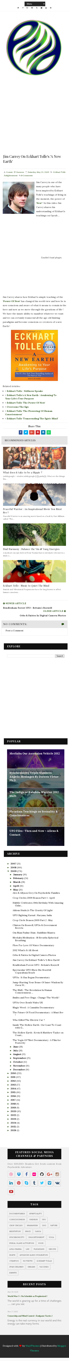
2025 (14, 1126)
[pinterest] (50, 7)
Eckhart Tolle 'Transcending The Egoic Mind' (32, 418)
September (20, 1058)
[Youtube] (46, 1341)
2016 (14, 1096)
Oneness (33, 1219)
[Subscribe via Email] (41, 1341)
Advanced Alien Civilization (34, 1255)
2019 (14, 1107)
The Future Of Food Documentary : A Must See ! (38, 1014)
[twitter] (18, 7)
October (18, 1061)
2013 (13, 1084)
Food (40, 1243)
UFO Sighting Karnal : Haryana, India (32, 915)
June (16, 1046)
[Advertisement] (34, 119)
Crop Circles (15, 1225)
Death (12, 1255)
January (18, 874)
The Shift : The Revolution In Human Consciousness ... (32, 991)
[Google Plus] (27, 1341)
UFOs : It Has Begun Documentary (31, 977)
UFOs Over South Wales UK (28, 1002)
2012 (13, 1080)
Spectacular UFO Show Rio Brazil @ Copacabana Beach (32, 971)
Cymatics (14, 1261)
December (19, 1069)
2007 (14, 863)
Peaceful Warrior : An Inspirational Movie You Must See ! (32, 510)
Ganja (38, 1231)
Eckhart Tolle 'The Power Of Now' (26, 402)
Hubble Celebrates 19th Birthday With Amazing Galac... (38, 904)
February (18, 878)
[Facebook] (22, 1341)
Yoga (51, 1237)
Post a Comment (14, 630)
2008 (14, 867)
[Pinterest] (50, 1341)
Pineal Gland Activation (21, 1243)
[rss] (36, 7)
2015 (13, 1092)
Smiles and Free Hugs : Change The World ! (36, 997)
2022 (14, 1115)
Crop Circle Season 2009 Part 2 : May (33, 920)
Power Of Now (11, 301)
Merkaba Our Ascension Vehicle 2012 (34, 753)
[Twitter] (18, 1341)
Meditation (15, 1231)
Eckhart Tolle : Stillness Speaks (25, 391)
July (16, 1050)
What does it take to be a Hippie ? (22, 472)
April (16, 885)
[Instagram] (32, 1341)
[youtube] (46, 7)
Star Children (16, 1267)
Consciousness (17, 1219)
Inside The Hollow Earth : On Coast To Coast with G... (37, 1026)
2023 (14, 1119)
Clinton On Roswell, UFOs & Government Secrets (35, 926)
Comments (27, 175)
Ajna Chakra (15, 1249)
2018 (13, 1103)
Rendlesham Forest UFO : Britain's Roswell (36, 965)
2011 (13, 1077)
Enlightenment (10, 175)
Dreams (31, 1267)
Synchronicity (16, 1237)
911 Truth (27, 1261)
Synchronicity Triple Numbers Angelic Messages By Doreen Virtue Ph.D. (34, 776)
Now (39, 203)
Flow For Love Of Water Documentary (33, 945)
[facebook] (22, 7)
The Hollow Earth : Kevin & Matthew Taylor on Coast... (38, 1034)
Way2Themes (33, 1345)
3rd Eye (52, 1249)
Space (28, 1231)
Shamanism (32, 1225)
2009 (14, 871)
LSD (27, 1249)
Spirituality (35, 1213)
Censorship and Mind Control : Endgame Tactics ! (30, 1316)
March (17, 882)
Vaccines (43, 1267)
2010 (14, 1073)
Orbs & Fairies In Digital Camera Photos (34, 955)
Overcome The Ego (18, 406)
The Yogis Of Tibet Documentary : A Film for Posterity (37, 1041)
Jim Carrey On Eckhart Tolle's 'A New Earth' (36, 960)
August (17, 1054)
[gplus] (27, 7)
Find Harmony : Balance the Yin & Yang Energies (31, 549)
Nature (53, 1225)
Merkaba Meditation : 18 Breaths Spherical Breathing (35, 939)
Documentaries (17, 1213)
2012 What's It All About (25, 950)
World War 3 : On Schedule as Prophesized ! (27, 1296)
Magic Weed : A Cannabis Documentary (33, 1007)
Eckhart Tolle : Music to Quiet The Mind (26, 585)
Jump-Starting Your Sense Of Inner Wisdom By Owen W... (38, 984)
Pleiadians (39, 1249)
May (16, 889)
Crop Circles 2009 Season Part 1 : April (34, 897)
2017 (13, 1099)
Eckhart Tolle (59, 172)
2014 (14, 1088)
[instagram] (32, 7)
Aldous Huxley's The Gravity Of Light (33, 910)
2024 (14, 1122)
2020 (14, 1111)
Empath (13, 1273)
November (19, 1065)
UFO (44, 1219)
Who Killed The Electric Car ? (29, 1020)
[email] (41, 7)
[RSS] (36, 1341)
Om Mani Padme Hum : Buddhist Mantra (34, 932)
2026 (14, 1130)
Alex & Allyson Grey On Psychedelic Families (36, 892)
